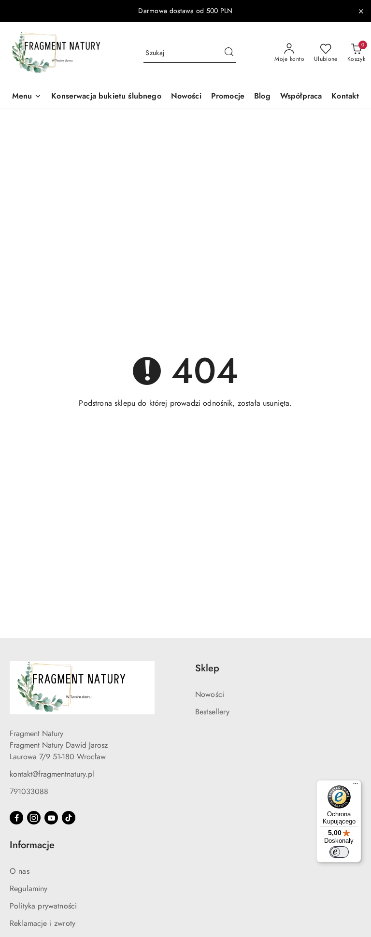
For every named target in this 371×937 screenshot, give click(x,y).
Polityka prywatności (43, 905)
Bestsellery (212, 711)
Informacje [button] (32, 845)
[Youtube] (51, 817)
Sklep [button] (207, 668)
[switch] (339, 852)
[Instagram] (34, 817)
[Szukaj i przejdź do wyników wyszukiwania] (229, 53)
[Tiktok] (68, 817)
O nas (19, 871)
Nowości (209, 694)
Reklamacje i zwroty (42, 923)
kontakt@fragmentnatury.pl (52, 774)
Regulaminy (29, 888)
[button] (27, 97)
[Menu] (355, 786)
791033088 (29, 791)
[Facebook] (16, 817)
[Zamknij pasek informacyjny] (361, 11)
